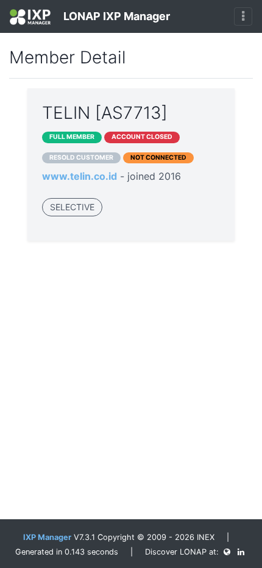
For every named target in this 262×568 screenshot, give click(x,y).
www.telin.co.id (79, 176)
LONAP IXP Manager (115, 16)
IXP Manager (47, 537)
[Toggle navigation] (243, 16)
